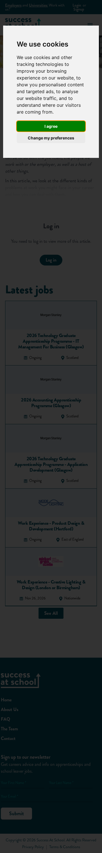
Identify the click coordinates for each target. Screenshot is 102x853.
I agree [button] (51, 126)
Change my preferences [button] (51, 137)
